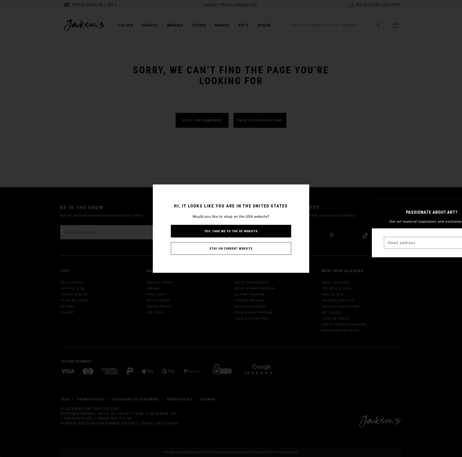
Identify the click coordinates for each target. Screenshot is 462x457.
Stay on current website (231, 248)
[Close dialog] (454, 206)
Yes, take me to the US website (231, 231)
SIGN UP (445, 243)
